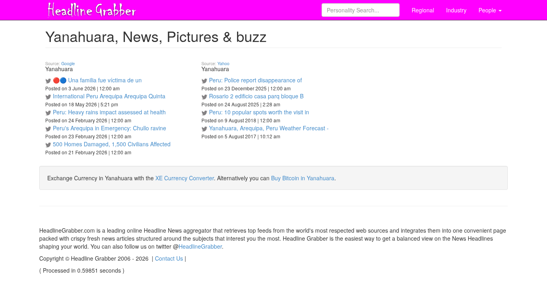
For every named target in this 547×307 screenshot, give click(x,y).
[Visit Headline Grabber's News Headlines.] (91, 8)
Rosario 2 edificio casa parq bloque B (256, 96)
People (488, 10)
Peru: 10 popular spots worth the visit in (259, 112)
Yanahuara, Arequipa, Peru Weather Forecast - (269, 128)
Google (68, 63)
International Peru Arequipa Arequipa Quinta (109, 96)
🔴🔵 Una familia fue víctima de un (97, 80)
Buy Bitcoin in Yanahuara (302, 178)
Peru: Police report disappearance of (255, 80)
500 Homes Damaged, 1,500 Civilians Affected (112, 144)
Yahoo (223, 63)
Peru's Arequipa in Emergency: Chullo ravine (109, 128)
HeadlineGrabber (200, 246)
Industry (456, 10)
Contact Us (169, 258)
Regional (423, 10)
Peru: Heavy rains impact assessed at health (109, 112)
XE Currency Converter (184, 178)
